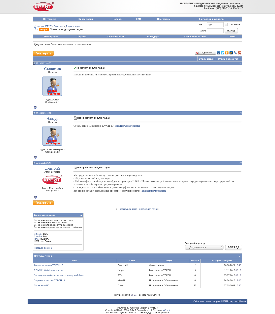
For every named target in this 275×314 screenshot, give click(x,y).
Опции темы (206, 59)
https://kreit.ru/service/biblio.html (127, 125)
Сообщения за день (195, 36)
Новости (117, 19)
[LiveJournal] (235, 52)
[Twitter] (223, 52)
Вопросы (58, 26)
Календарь (153, 36)
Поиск (232, 36)
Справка (81, 36)
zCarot (166, 310)
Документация (72, 26)
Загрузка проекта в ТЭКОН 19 (49, 280)
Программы (163, 19)
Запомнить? (235, 24)
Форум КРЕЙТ (44, 26)
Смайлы (38, 236)
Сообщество (114, 36)
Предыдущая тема (127, 209)
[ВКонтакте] (218, 52)
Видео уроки (86, 19)
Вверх (242, 301)
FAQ (138, 19)
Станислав (52, 69)
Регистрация (51, 36)
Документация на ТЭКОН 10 (48, 265)
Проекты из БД (41, 285)
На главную (49, 19)
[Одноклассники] (227, 52)
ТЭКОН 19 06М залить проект (49, 270)
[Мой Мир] (231, 52)
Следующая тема (148, 209)
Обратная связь (202, 301)
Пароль (202, 30)
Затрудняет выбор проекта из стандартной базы (59, 275)
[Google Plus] (240, 52)
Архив (233, 301)
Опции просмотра (228, 59)
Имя (201, 24)
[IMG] (36, 239)
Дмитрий (52, 168)
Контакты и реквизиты (211, 19)
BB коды (38, 234)
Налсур (52, 118)
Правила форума (43, 248)
